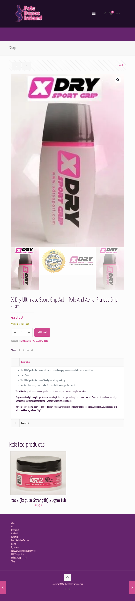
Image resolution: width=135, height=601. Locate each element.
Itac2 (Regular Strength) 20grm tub (38, 500)
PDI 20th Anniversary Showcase (23, 551)
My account (15, 547)
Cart (13, 527)
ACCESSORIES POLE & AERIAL (32, 341)
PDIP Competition (18, 554)
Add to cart (42, 332)
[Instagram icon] (69, 589)
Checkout (15, 530)
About (13, 523)
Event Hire (15, 537)
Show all (120, 66)
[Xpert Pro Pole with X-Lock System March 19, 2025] (3, 587)
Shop (13, 561)
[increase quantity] (29, 332)
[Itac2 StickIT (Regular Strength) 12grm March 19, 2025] (132, 587)
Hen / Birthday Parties (20, 540)
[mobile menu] (93, 13)
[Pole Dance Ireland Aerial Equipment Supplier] (28, 13)
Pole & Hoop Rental (19, 558)
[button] (118, 79)
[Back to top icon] (67, 577)
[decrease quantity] (15, 332)
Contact (14, 533)
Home (13, 544)
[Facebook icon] (66, 589)
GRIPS (46, 341)
